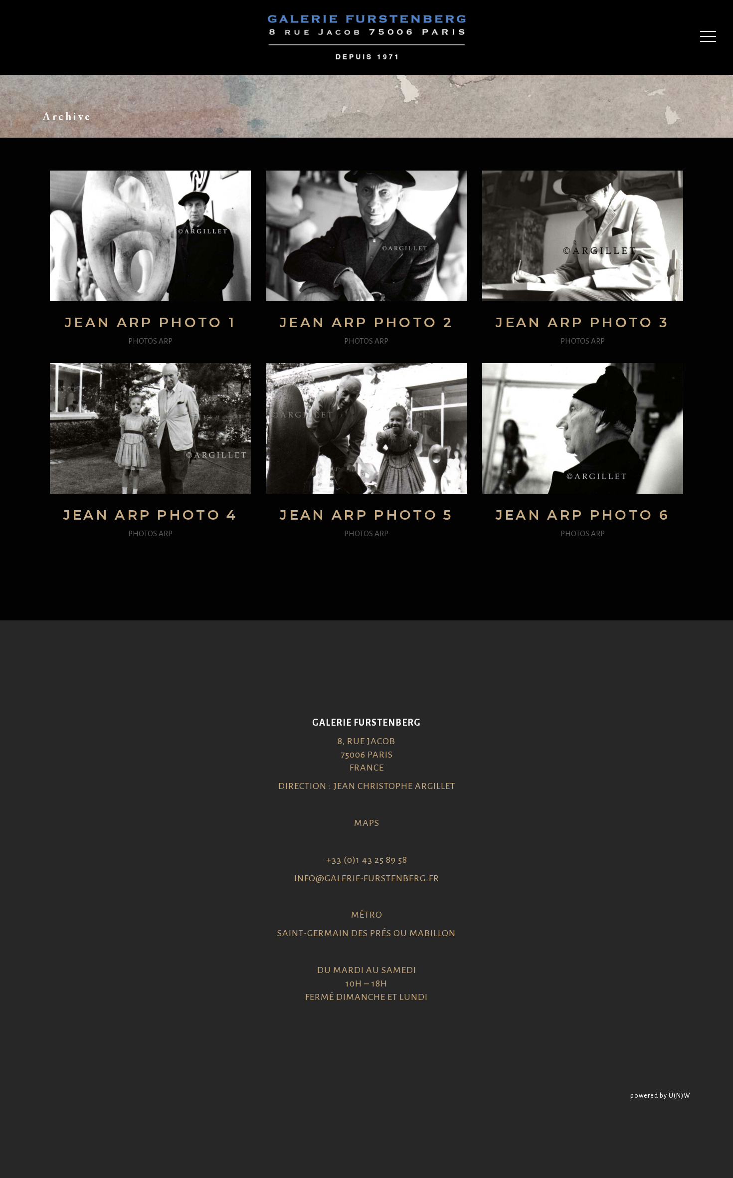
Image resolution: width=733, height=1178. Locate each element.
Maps (366, 823)
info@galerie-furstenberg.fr (366, 878)
